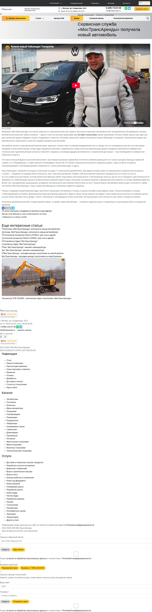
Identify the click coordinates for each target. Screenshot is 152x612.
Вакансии (11, 372)
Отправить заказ (20, 601)
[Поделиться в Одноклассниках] (6, 208)
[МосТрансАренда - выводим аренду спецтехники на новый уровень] (33, 253)
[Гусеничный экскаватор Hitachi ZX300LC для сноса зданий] (28, 235)
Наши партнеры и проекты (18, 369)
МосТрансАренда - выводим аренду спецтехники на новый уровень (32, 256)
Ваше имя (5, 583)
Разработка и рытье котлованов (21, 466)
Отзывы (10, 375)
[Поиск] (147, 18)
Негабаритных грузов (16, 511)
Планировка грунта (15, 487)
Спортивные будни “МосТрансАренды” (19, 244)
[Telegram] (129, 8)
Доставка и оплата (15, 381)
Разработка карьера (15, 499)
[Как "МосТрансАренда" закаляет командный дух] (24, 247)
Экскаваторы (12, 399)
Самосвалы (12, 429)
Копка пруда (12, 493)
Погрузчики (11, 411)
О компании (54, 3)
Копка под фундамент (16, 481)
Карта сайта (12, 388)
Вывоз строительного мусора (19, 472)
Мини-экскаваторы (15, 408)
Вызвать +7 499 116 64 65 (32, 568)
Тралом (10, 502)
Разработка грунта (15, 490)
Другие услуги (13, 520)
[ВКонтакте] (6, 337)
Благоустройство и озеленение (20, 478)
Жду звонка (18, 550)
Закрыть (5, 550)
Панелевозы (12, 436)
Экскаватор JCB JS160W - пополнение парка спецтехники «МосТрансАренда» (36, 298)
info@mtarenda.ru (113, 11)
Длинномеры (12, 433)
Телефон (4, 592)
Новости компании (15, 363)
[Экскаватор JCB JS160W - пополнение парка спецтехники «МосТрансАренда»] (33, 295)
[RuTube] (2, 337)
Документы (11, 378)
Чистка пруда (12, 496)
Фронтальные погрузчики (18, 442)
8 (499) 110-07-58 (113, 8)
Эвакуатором (12, 517)
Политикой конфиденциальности (76, 558)
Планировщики (13, 414)
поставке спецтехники (87, 135)
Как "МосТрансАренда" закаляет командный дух (23, 250)
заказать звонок (142, 9)
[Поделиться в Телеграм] (13, 208)
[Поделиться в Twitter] (10, 208)
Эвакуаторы (12, 423)
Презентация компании (17, 366)
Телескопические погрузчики (19, 451)
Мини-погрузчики (14, 445)
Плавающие (12, 417)
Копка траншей (13, 484)
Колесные (11, 405)
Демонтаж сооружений (17, 468)
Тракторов (11, 514)
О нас (9, 360)
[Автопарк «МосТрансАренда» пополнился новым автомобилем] (31, 229)
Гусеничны (11, 402)
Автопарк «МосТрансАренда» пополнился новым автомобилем (30, 232)
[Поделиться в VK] (3, 208)
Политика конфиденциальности (80, 525)
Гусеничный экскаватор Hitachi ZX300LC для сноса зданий (28, 238)
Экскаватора (12, 508)
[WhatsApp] (126, 8)
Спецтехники (12, 505)
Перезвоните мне (9, 568)
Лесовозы (11, 439)
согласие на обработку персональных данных (26, 558)
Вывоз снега (12, 475)
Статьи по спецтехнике (17, 384)
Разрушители (12, 420)
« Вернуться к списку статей (14, 217)
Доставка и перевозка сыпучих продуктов (25, 462)
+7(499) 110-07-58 (8, 327)
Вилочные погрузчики (16, 448)
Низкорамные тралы (16, 427)
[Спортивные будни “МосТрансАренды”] (20, 241)
